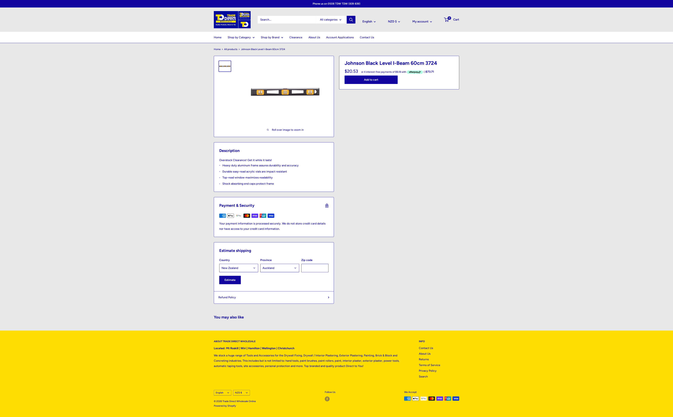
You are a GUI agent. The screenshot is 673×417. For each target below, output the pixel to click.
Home (218, 37)
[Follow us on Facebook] (327, 398)
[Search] (351, 20)
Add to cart (371, 79)
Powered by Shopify (225, 405)
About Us (314, 37)
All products (230, 49)
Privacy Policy (428, 370)
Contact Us (367, 37)
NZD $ (238, 392)
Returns (424, 359)
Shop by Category (239, 37)
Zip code (306, 260)
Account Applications (340, 37)
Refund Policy (227, 297)
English (219, 392)
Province (266, 260)
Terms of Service (429, 365)
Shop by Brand (270, 37)
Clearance (295, 37)
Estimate (230, 280)
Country (224, 260)
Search (423, 376)
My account (420, 21)
